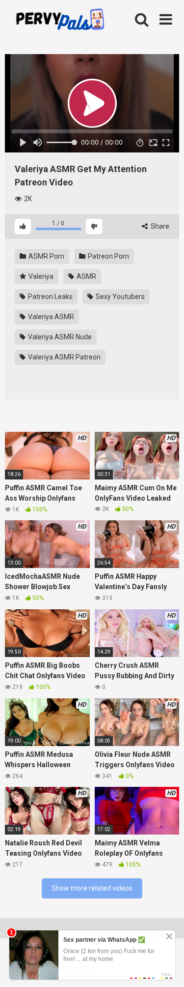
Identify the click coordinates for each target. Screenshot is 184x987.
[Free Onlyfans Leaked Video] (60, 20)
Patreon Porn (107, 256)
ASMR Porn (45, 256)
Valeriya (40, 276)
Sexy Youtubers (119, 296)
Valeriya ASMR (50, 317)
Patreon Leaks (49, 296)
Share (159, 226)
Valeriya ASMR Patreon (63, 357)
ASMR (85, 276)
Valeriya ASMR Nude (59, 337)
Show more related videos (92, 888)
